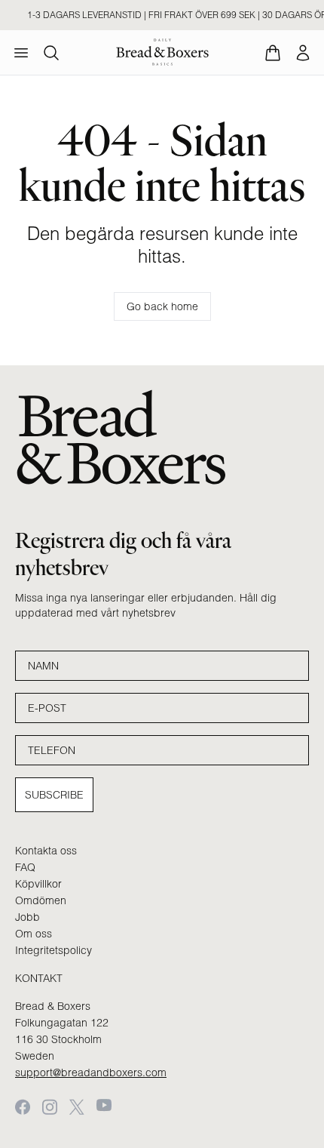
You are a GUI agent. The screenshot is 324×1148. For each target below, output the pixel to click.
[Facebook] (22, 1107)
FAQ (25, 867)
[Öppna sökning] (51, 53)
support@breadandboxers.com (91, 1072)
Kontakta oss (46, 850)
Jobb (27, 917)
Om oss (33, 933)
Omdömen (40, 900)
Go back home (162, 306)
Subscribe (54, 795)
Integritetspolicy (53, 950)
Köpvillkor (38, 884)
